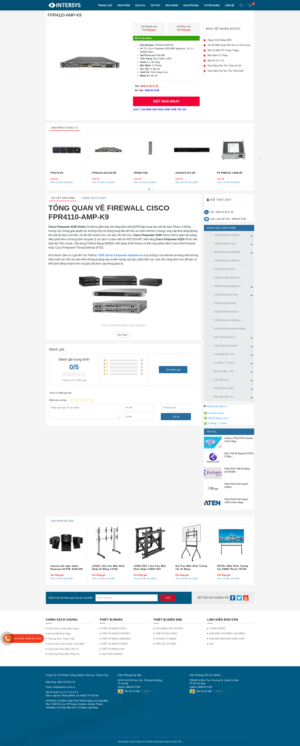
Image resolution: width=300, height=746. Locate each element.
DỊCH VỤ (140, 5)
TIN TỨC (155, 5)
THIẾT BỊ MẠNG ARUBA (225, 303)
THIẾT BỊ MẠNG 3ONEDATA (227, 252)
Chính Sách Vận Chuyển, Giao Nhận (66, 643)
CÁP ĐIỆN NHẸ (221, 380)
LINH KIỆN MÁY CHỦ (224, 354)
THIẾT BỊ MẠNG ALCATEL (226, 295)
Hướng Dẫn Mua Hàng (59, 633)
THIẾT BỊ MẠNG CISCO (225, 243)
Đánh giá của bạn (58, 400)
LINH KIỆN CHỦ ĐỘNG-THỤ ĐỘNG (227, 633)
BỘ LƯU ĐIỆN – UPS (224, 371)
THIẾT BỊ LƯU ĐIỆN (165, 643)
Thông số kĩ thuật (93, 198)
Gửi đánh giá (173, 369)
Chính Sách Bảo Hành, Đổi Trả (63, 649)
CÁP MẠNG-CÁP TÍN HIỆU (169, 628)
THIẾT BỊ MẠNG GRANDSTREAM (230, 329)
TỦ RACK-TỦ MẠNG (165, 638)
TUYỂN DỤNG (212, 5)
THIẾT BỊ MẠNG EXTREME (226, 235)
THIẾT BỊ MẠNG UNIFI (224, 269)
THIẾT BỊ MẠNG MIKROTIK (226, 278)
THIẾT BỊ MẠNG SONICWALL (228, 320)
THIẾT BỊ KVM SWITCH (225, 337)
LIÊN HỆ (229, 5)
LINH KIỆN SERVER (112, 654)
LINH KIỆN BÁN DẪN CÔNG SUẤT (227, 638)
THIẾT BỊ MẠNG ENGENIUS (227, 286)
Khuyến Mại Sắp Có (217, 406)
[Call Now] (7, 638)
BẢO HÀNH (171, 5)
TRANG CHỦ (105, 5)
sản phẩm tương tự (64, 127)
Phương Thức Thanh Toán (61, 638)
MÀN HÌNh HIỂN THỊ (223, 397)
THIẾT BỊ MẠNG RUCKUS (226, 312)
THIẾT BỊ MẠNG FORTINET (227, 260)
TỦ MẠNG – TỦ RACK (224, 363)
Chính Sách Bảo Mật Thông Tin (63, 654)
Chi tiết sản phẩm (62, 198)
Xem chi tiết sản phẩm (61, 182)
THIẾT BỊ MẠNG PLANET (226, 346)
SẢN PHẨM (123, 5)
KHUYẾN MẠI (191, 5)
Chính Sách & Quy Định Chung (63, 628)
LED (211, 643)
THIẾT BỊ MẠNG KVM (112, 649)
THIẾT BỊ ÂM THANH (224, 388)
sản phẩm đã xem (62, 521)
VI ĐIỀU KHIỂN (217, 628)
